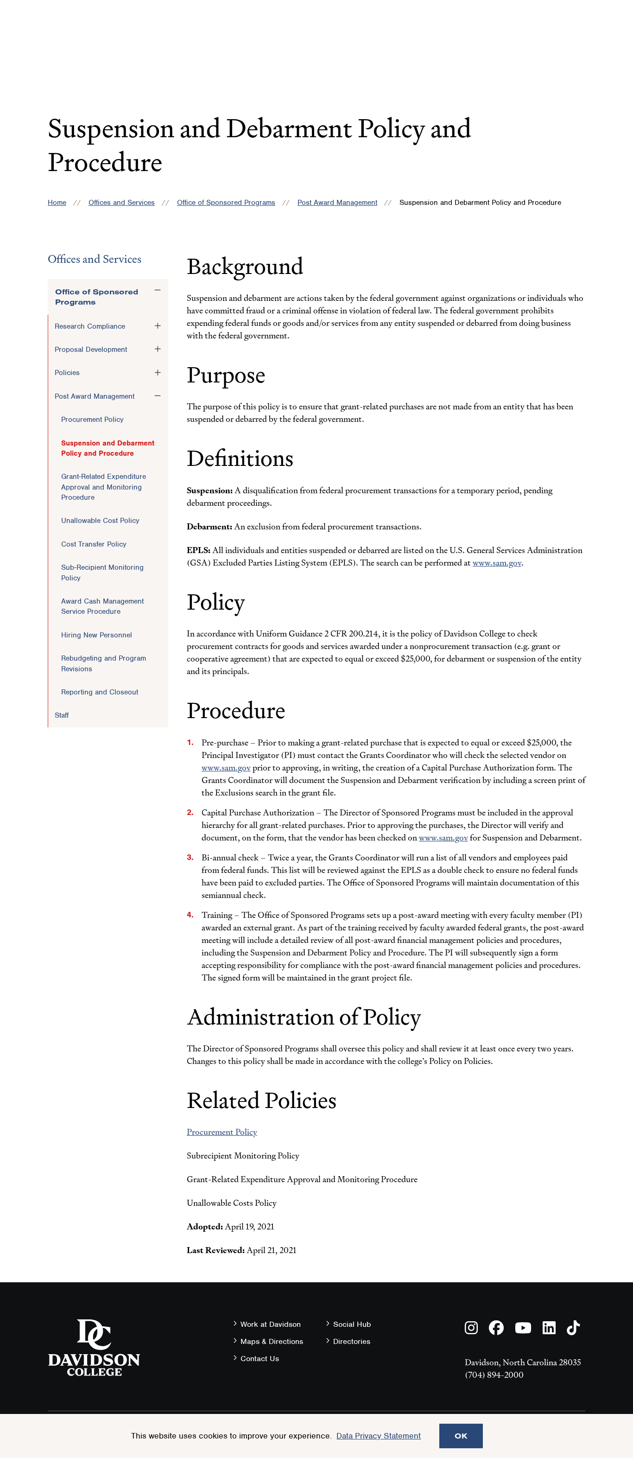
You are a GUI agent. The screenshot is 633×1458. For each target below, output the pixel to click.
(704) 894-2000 (494, 1374)
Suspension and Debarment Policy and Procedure (107, 448)
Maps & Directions (272, 1341)
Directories (351, 1341)
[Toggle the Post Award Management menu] (157, 396)
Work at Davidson (271, 1324)
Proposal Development (91, 349)
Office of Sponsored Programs (226, 202)
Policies (67, 372)
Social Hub (352, 1324)
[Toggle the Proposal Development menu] (157, 349)
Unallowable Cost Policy (100, 520)
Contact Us (260, 1358)
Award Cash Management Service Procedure (102, 606)
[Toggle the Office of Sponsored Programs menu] (157, 290)
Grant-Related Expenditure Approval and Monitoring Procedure (103, 487)
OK (461, 1435)
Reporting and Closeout (99, 692)
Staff (62, 715)
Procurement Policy (92, 419)
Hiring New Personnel (96, 635)
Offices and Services (122, 202)
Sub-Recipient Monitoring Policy (102, 572)
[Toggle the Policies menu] (157, 372)
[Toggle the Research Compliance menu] (157, 326)
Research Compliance (90, 326)
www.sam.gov (497, 562)
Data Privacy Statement (378, 1436)
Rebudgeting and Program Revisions (103, 663)
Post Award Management (337, 202)
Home (57, 202)
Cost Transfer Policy (94, 544)
